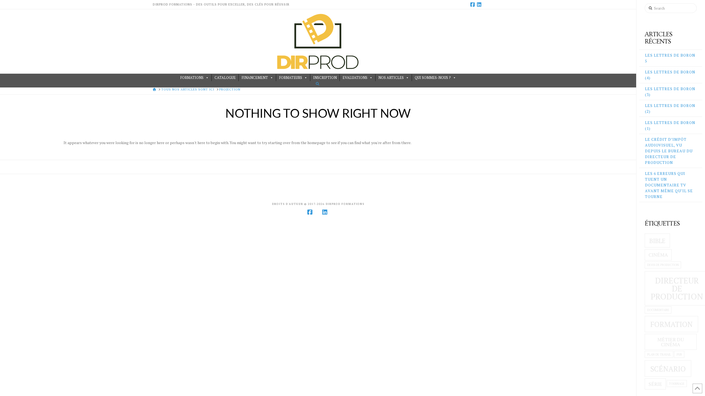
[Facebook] (473, 4)
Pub (679, 354)
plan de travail (659, 354)
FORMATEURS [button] (290, 77)
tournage (676, 384)
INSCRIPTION (325, 77)
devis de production (663, 265)
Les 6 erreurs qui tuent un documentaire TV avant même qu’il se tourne (669, 185)
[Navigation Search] (318, 84)
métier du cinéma (670, 342)
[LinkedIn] (480, 4)
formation (671, 324)
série (655, 384)
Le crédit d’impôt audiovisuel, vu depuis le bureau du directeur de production (669, 151)
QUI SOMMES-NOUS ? (433, 77)
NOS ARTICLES (391, 77)
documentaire (658, 310)
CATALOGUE (225, 77)
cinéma (658, 255)
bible (657, 241)
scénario (668, 368)
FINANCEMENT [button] (255, 77)
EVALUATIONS (355, 77)
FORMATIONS (192, 77)
